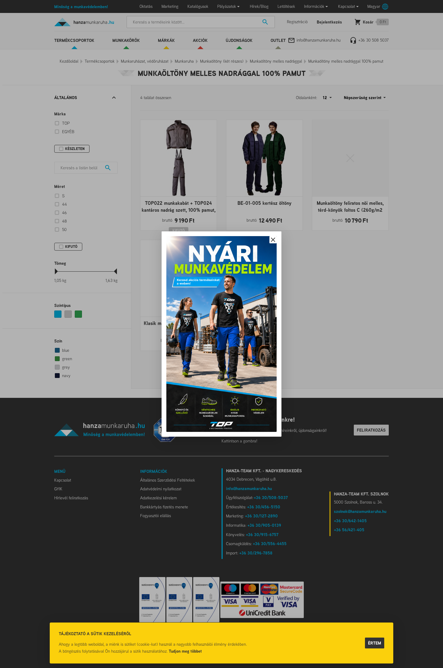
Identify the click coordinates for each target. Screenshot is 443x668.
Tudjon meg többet (185, 651)
